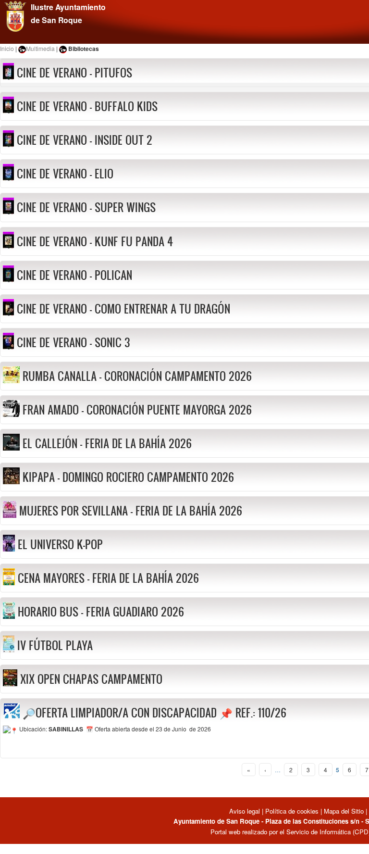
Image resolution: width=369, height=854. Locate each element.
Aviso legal (245, 811)
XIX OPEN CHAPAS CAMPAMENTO (91, 679)
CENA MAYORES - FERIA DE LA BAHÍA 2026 (108, 578)
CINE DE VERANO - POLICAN (74, 275)
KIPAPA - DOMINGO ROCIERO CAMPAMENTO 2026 (128, 477)
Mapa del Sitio (344, 811)
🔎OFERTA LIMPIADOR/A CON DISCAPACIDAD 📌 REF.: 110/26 (154, 712)
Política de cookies (292, 811)
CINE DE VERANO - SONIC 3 (73, 342)
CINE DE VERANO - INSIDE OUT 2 (84, 140)
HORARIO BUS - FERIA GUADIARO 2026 (101, 611)
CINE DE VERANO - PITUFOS (74, 72)
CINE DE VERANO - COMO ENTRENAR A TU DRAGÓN (123, 308)
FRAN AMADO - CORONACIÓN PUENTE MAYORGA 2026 (137, 409)
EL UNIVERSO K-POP (60, 544)
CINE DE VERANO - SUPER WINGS (86, 207)
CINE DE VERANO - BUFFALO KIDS (87, 106)
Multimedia (40, 48)
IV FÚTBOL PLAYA (55, 645)
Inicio (7, 48)
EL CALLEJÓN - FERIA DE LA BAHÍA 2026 (107, 443)
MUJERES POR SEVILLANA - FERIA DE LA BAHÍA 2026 (130, 510)
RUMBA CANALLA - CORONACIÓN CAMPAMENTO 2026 (137, 376)
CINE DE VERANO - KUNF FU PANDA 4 (95, 241)
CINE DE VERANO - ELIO (65, 173)
